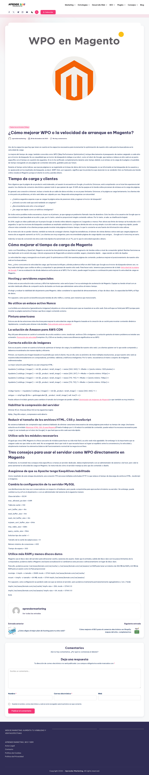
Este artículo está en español (59, 324)
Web (100, 693)
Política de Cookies (13, 753)
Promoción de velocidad (26, 337)
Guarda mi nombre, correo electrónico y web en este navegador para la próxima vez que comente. (47, 704)
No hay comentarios (60, 138)
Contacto (9, 749)
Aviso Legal (10, 746)
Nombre (12, 693)
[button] (48, 12)
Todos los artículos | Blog (19, 127)
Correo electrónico (63, 693)
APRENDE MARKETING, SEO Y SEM (19, 742)
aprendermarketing (34, 608)
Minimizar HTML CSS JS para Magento (41, 427)
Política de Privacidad (14, 756)
